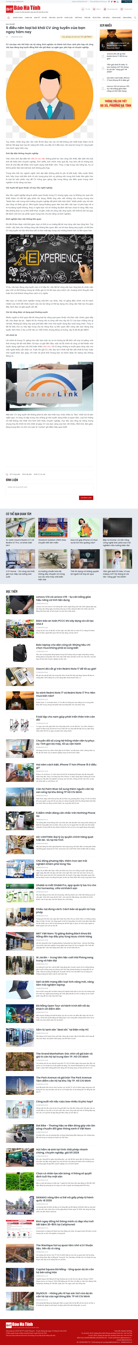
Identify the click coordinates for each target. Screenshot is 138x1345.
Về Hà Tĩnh (97, 17)
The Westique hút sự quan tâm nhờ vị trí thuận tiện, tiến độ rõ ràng (64, 1247)
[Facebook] (109, 2)
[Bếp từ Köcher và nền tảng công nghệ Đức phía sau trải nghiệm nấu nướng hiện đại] (117, 527)
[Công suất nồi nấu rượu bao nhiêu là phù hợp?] (20, 1109)
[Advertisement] (49, 446)
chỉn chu (46, 346)
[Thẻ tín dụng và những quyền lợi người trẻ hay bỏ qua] (85, 559)
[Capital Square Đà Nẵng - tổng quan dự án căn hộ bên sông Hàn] (20, 1277)
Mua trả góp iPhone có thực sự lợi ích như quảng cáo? (84, 541)
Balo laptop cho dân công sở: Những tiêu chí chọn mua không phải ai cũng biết (63, 646)
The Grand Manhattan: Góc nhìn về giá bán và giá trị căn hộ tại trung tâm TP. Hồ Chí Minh (64, 1055)
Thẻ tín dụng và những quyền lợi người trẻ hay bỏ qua (85, 572)
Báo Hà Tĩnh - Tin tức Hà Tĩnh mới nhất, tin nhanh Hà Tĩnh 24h (28, 9)
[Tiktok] (111, 1)
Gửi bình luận (86, 498)
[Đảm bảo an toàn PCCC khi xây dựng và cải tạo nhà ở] (20, 628)
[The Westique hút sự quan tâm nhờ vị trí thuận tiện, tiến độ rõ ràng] (20, 1253)
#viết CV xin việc (39, 474)
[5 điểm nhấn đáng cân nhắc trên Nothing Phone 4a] (20, 820)
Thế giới (87, 17)
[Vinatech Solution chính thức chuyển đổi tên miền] (52, 527)
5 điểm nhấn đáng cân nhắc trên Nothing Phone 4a (65, 814)
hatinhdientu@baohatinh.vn (122, 1338)
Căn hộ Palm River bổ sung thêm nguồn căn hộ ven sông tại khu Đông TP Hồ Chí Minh (65, 791)
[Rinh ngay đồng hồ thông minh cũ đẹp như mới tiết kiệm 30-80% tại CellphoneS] (20, 1229)
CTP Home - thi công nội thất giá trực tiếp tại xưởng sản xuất (20, 574)
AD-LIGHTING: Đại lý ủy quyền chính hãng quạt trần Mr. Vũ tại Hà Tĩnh (64, 839)
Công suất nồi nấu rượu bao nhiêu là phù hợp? (64, 1101)
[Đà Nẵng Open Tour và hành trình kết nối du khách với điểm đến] (20, 1013)
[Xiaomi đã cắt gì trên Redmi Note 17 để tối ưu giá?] (20, 676)
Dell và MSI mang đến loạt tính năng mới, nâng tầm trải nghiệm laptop (65, 983)
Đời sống (106, 17)
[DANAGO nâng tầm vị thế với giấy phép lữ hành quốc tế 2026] (20, 1205)
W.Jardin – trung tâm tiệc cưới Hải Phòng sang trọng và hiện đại (64, 959)
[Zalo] (118, 1)
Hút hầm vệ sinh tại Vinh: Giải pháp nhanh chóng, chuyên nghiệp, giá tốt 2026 (62, 1151)
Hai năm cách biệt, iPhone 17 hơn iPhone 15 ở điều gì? (118, 79)
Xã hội (44, 17)
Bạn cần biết (10, 24)
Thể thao (78, 17)
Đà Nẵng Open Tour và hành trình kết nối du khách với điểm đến (63, 1007)
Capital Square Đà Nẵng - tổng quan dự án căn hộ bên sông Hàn (65, 1271)
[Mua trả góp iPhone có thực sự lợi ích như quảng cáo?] (85, 527)
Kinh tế (37, 17)
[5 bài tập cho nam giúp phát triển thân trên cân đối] (20, 724)
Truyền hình (128, 9)
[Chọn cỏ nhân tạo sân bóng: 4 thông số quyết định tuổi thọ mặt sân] (20, 1181)
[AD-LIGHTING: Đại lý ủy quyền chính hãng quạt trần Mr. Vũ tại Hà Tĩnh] (20, 845)
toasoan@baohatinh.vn (124, 1340)
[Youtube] (115, 2)
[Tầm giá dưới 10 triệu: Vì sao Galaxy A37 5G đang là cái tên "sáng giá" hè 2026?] (117, 559)
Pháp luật (69, 17)
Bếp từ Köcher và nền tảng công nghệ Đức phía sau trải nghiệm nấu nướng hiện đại (117, 543)
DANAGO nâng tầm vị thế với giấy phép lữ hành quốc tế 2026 (64, 1199)
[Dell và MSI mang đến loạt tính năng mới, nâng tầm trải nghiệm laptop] (20, 989)
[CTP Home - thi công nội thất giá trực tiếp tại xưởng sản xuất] (20, 559)
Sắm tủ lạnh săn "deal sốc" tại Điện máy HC (62, 1029)
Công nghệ (116, 17)
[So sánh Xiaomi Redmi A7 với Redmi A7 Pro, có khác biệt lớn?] (20, 527)
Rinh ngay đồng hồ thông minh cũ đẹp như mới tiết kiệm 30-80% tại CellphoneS (65, 1223)
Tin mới (87, 9)
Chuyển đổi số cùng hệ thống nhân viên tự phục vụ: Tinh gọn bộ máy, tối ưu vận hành (65, 742)
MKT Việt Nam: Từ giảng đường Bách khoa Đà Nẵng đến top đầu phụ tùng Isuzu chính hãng (64, 935)
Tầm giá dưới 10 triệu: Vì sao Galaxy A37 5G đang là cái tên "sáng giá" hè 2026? (118, 68)
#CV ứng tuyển (15, 474)
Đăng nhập (128, 1)
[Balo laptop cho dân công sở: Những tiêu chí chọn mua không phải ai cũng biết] (20, 652)
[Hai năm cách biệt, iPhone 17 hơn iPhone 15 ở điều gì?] (20, 772)
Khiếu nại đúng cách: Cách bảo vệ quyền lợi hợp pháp (65, 911)
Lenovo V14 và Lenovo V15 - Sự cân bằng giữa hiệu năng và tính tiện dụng (118, 88)
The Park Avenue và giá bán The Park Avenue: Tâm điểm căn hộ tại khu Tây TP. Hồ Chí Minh (64, 1079)
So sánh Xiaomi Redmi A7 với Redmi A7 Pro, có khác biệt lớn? (20, 543)
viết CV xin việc (38, 158)
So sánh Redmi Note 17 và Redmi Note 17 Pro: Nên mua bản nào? (118, 45)
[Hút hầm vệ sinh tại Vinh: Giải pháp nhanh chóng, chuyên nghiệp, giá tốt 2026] (20, 1157)
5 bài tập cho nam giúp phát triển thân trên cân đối (65, 718)
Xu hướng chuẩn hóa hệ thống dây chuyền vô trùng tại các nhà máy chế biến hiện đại (51, 575)
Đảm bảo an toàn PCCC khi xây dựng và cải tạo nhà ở (65, 622)
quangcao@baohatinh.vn (111, 1342)
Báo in (99, 9)
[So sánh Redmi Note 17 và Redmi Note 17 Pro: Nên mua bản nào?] (20, 700)
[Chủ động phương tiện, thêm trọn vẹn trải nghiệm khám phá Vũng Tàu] (20, 868)
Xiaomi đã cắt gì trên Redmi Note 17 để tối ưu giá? (117, 56)
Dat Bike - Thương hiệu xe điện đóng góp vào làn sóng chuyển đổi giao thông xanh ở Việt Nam (65, 1127)
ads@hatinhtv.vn (126, 1342)
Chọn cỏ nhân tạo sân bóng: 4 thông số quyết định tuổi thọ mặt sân (64, 1175)
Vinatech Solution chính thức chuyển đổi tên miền (52, 541)
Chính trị (28, 17)
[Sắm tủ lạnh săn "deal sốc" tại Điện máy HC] (20, 1037)
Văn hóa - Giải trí (55, 17)
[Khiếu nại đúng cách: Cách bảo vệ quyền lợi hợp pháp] (20, 917)
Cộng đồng (127, 17)
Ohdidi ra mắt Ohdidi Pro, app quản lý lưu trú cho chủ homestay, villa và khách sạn (66, 887)
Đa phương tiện (112, 9)
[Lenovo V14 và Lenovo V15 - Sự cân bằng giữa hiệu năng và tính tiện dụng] (20, 604)
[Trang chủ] (8, 17)
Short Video (18, 17)
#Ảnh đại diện (27, 474)
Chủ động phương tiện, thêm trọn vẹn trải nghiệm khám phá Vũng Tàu (61, 862)
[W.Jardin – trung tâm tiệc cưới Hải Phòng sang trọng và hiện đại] (20, 965)
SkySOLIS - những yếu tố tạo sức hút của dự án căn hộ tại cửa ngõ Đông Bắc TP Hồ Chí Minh (64, 1295)
